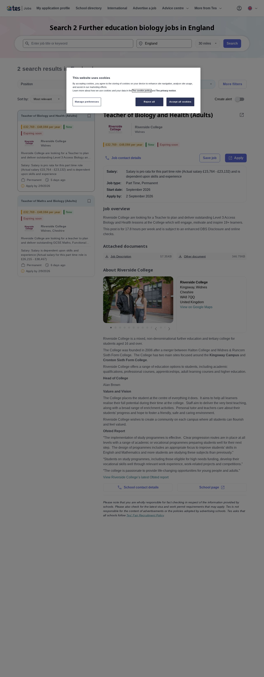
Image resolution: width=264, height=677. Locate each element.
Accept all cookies (180, 102)
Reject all (149, 102)
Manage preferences (87, 102)
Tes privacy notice (166, 91)
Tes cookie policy (141, 91)
